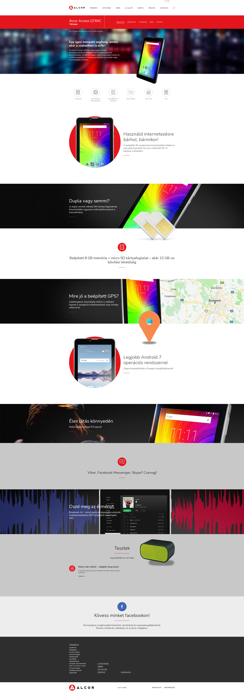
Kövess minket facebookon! (122, 615)
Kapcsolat (156, 688)
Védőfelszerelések (75, 670)
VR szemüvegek (74, 668)
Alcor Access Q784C (90, 31)
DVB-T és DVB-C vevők (77, 666)
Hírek (118, 8)
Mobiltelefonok (74, 661)
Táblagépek (81, 31)
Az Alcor (129, 8)
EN (168, 1)
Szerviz (140, 8)
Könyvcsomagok (74, 654)
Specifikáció (131, 22)
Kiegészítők (73, 673)
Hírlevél (151, 8)
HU (166, 1)
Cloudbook (72, 648)
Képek (152, 22)
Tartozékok (142, 22)
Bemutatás (120, 22)
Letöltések (106, 8)
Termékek (93, 8)
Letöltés (160, 22)
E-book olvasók (74, 652)
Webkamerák (73, 657)
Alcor (70, 31)
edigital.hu (81, 576)
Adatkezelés (169, 688)
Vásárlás (164, 8)
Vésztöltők (72, 659)
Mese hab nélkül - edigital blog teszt (98, 566)
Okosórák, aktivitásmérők (77, 664)
